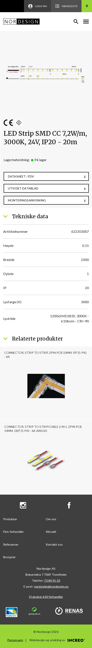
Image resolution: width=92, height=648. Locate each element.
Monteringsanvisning (27, 200)
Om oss (51, 519)
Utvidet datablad (23, 188)
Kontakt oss (54, 544)
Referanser (11, 544)
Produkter (10, 519)
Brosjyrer (9, 557)
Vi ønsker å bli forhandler (46, 596)
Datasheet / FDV (21, 176)
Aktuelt (51, 531)
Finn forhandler (13, 531)
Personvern (15, 640)
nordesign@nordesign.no (51, 586)
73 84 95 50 (52, 580)
